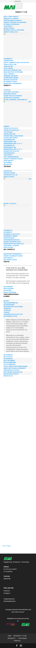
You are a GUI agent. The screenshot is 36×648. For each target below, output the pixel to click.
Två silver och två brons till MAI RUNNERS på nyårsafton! (17, 450)
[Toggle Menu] (18, 5)
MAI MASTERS (14, 438)
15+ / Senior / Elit (13, 408)
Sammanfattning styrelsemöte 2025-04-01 (16, 383)
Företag (17, 641)
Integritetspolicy (9, 599)
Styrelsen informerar (13, 385)
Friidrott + (12, 638)
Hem (9, 636)
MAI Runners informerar (16, 411)
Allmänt (23, 408)
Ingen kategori (28, 437)
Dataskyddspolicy (9, 601)
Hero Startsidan (27, 409)
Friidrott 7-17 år (19, 636)
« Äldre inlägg (6, 546)
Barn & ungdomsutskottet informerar (15, 409)
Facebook (7, 591)
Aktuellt (19, 408)
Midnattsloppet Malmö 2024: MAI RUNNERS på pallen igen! (16, 505)
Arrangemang (28, 481)
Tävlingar (22, 638)
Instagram (7, 593)
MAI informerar (7, 411)
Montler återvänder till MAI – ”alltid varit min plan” (17, 477)
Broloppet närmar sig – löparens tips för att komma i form (16, 433)
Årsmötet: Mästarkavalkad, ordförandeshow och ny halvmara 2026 (17, 403)
